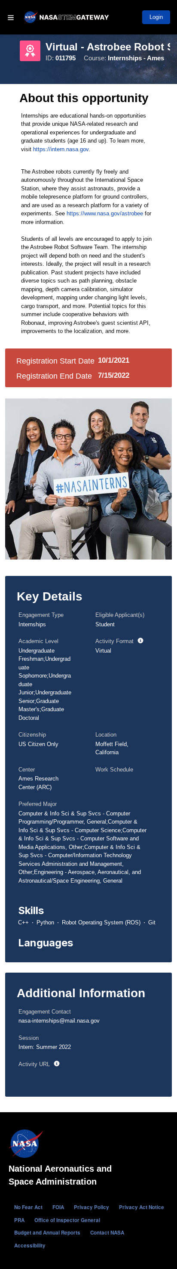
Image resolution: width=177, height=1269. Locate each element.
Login (156, 17)
